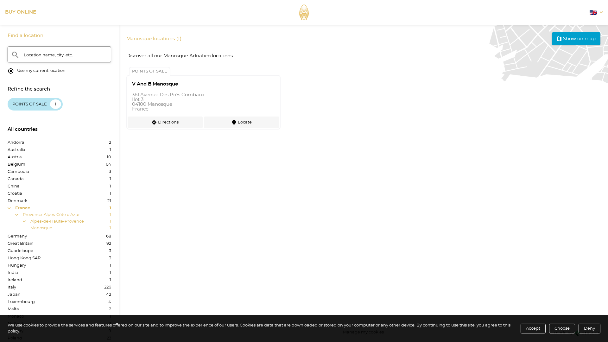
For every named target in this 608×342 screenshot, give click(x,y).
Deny (589, 328)
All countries (23, 129)
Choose (562, 328)
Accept (533, 328)
